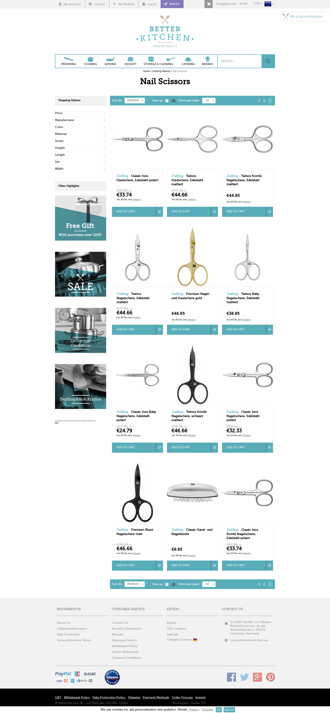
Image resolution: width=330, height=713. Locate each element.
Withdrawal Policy (125, 646)
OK (219, 709)
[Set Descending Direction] (146, 100)
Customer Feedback (126, 657)
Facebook (231, 677)
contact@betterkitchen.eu (249, 640)
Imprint (200, 697)
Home (146, 71)
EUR (257, 3)
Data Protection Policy (109, 697)
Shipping (137, 200)
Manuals (117, 634)
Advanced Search (124, 640)
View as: (157, 100)
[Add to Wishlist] (159, 212)
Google (257, 677)
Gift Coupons (176, 628)
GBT (58, 697)
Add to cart (126, 211)
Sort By (117, 100)
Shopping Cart (226, 3)
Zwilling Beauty (161, 71)
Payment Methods (156, 697)
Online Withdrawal (125, 652)
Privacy (194, 709)
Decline (229, 709)
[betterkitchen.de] (165, 15)
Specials (172, 634)
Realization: (181, 703)
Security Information (126, 628)
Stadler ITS (198, 703)
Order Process (182, 697)
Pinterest (270, 677)
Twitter (244, 677)
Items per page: (189, 100)
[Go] (268, 61)
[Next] (270, 100)
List (173, 101)
